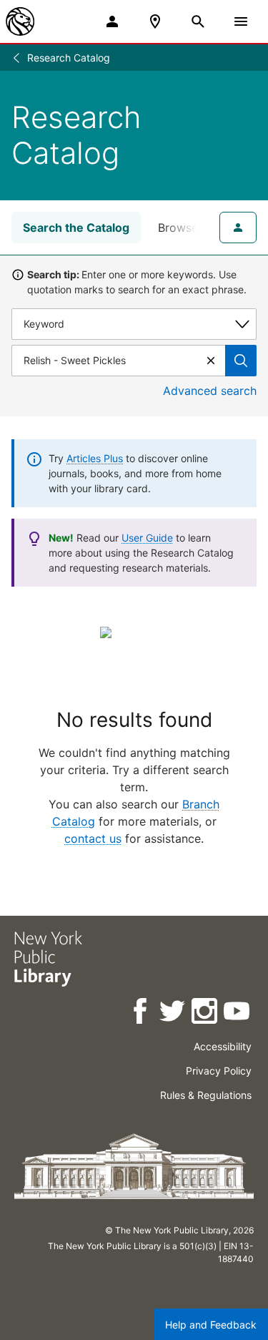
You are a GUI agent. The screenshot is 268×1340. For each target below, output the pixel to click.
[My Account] (112, 21)
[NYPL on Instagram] (205, 1013)
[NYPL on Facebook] (141, 1013)
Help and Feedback (211, 1325)
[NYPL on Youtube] (238, 1013)
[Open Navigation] (240, 21)
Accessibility (223, 1046)
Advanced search (210, 390)
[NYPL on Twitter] (173, 1013)
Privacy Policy (219, 1071)
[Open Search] (198, 21)
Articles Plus (94, 458)
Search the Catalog (76, 227)
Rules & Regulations (206, 1095)
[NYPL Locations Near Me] (155, 21)
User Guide (147, 538)
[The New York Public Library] (20, 21)
